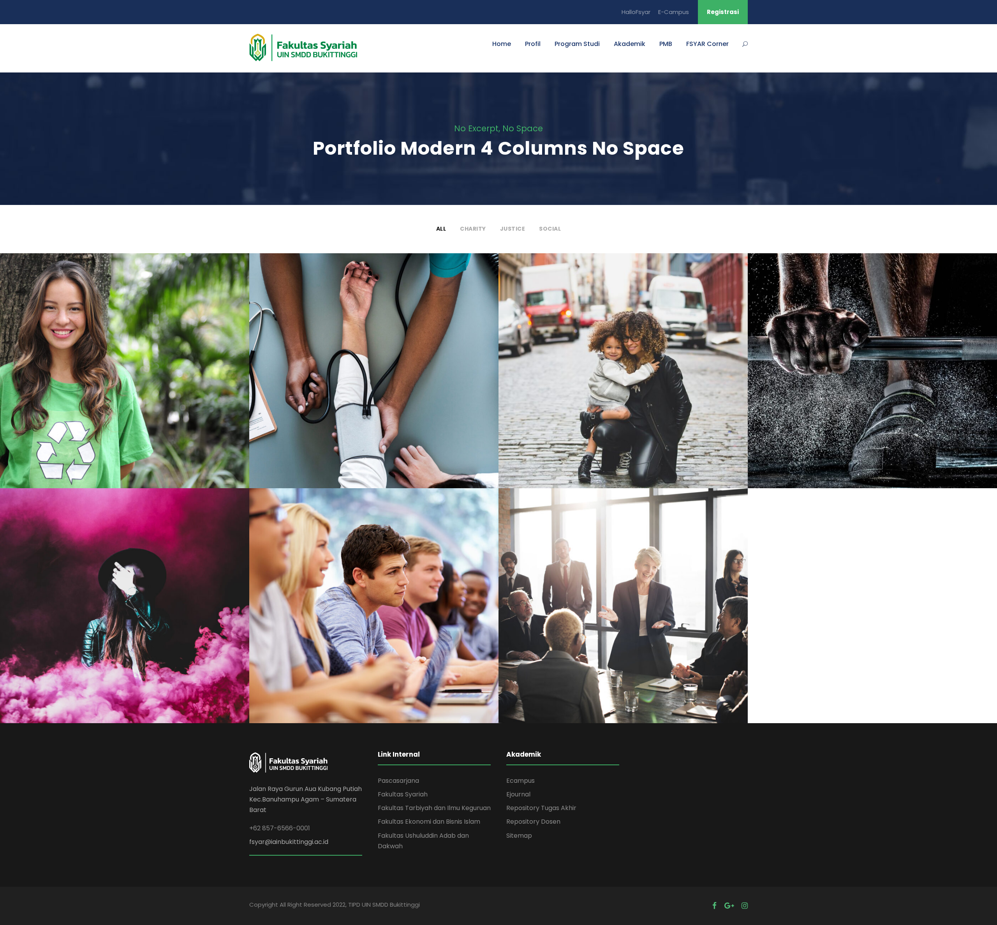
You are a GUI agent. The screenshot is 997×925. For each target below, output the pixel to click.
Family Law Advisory (623, 375)
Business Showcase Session (623, 611)
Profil (533, 43)
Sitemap (519, 835)
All (441, 229)
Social (550, 229)
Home (501, 43)
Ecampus (520, 780)
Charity (473, 229)
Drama (138, 623)
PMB (665, 43)
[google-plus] (729, 905)
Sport (872, 388)
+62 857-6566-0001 (279, 828)
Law (636, 388)
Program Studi (577, 43)
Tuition (386, 623)
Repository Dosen (533, 821)
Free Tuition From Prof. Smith (374, 611)
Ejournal (518, 794)
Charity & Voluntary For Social (124, 375)
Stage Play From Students (125, 611)
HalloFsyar (636, 12)
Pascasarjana (398, 780)
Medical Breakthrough (374, 375)
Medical (374, 388)
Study (361, 623)
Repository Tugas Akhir (541, 807)
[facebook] (714, 905)
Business (623, 623)
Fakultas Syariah (403, 794)
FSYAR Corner (707, 43)
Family (613, 388)
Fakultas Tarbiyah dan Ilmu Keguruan (434, 807)
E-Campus (673, 12)
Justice (512, 229)
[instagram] (745, 905)
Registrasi (723, 12)
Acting (111, 623)
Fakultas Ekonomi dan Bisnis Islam (429, 821)
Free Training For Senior (872, 375)
